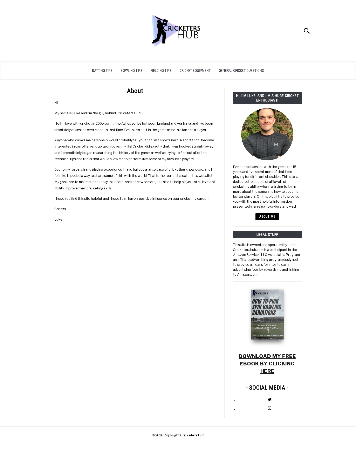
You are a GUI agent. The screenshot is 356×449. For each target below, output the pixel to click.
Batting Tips (102, 70)
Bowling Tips (131, 70)
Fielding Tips (161, 70)
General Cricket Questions (241, 70)
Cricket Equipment (195, 70)
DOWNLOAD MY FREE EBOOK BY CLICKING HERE (267, 363)
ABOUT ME (267, 217)
